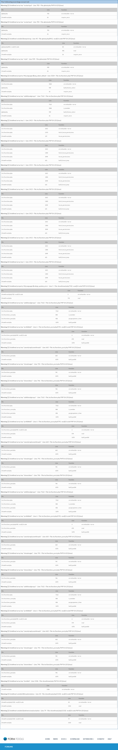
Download (75, 739)
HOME (47, 739)
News (55, 739)
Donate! (100, 739)
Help (109, 739)
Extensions (88, 739)
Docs (63, 739)
